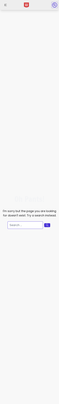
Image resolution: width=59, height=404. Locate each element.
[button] (5, 5)
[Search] (54, 5)
